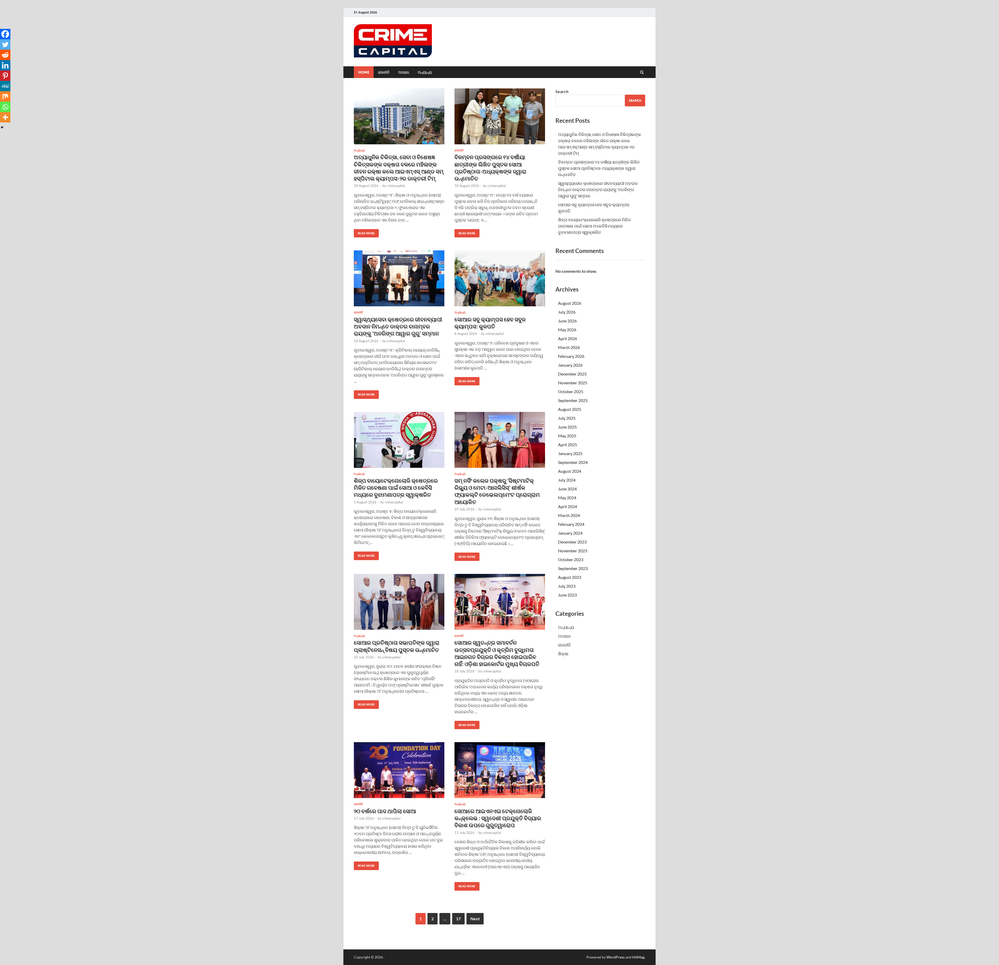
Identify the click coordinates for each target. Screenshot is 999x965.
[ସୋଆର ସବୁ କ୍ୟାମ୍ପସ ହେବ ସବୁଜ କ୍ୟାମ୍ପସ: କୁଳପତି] (499, 280)
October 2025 (570, 391)
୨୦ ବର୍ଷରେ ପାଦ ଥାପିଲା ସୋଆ (385, 811)
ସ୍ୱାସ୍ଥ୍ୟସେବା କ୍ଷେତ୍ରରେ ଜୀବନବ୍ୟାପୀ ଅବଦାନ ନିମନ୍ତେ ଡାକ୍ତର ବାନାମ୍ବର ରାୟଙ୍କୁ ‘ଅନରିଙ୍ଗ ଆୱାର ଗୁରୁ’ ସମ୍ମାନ (398, 326)
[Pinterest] (5, 75)
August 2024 (569, 471)
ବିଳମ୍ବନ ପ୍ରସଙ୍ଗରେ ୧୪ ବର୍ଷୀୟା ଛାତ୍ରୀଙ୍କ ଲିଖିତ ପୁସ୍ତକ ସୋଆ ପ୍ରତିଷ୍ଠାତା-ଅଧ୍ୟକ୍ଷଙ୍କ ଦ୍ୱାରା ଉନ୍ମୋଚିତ (599, 168)
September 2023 (573, 568)
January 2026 (570, 364)
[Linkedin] (5, 65)
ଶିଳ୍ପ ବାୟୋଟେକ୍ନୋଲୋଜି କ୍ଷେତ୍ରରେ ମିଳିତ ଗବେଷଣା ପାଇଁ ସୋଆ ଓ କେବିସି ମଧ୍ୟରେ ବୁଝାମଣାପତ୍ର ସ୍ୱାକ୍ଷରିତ (396, 487)
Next (475, 918)
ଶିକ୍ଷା (563, 653)
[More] (5, 117)
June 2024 (567, 488)
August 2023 (569, 577)
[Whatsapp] (5, 107)
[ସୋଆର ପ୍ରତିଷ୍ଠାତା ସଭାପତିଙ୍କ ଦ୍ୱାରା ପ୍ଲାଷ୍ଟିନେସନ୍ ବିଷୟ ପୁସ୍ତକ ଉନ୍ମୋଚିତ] (399, 604)
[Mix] (5, 96)
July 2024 (566, 479)
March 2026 (569, 347)
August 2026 (569, 303)
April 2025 (567, 444)
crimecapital (396, 186)
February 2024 (571, 524)
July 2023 (566, 586)
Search (561, 91)
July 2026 (566, 311)
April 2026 (567, 338)
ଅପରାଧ (403, 72)
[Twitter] (5, 44)
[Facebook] (5, 34)
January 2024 (570, 532)
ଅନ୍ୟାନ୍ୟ (425, 72)
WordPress (615, 957)
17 (458, 918)
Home (363, 72)
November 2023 (572, 550)
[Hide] (2, 127)
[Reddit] (5, 55)
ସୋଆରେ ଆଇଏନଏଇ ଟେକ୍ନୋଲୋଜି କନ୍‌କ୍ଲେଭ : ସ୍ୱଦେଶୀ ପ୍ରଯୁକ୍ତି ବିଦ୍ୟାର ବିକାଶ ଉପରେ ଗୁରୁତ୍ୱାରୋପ (497, 818)
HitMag (638, 957)
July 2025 (566, 418)
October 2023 (570, 559)
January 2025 (570, 453)
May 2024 (567, 497)
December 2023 (572, 541)
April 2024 (567, 506)
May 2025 (567, 435)
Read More (364, 232)
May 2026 (567, 329)
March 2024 (569, 515)
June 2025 (567, 426)
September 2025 (573, 400)
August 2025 (569, 409)
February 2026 (571, 356)
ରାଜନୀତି (383, 72)
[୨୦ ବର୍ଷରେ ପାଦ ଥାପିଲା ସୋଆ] (399, 772)
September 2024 (573, 462)
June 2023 (567, 594)
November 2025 (572, 382)
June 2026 (567, 320)
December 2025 (572, 373)
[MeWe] (5, 86)
